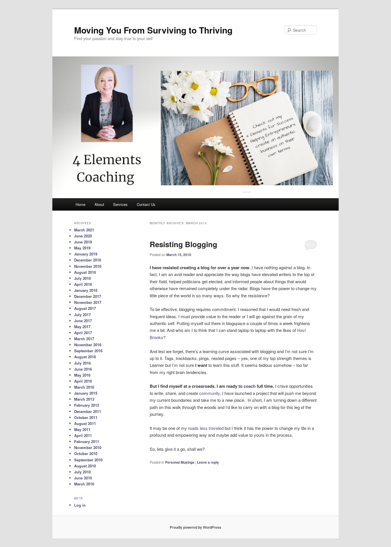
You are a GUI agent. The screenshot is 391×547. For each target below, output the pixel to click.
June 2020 (83, 236)
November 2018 (87, 266)
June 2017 (83, 320)
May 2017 (82, 326)
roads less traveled (206, 428)
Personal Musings (179, 462)
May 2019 (82, 248)
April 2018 (83, 284)
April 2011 (83, 435)
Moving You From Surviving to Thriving (153, 30)
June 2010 (83, 478)
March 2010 (84, 484)
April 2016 (83, 381)
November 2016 (87, 344)
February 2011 (86, 441)
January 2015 (85, 393)
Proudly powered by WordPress (195, 527)
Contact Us (146, 204)
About (99, 204)
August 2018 (85, 272)
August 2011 (85, 423)
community (209, 393)
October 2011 (85, 417)
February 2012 (86, 405)
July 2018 (82, 278)
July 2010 (82, 472)
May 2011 (82, 429)
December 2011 (87, 411)
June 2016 (83, 369)
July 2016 (82, 363)
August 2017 (85, 308)
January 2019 (85, 254)
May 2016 (82, 375)
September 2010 (88, 460)
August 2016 (85, 356)
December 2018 (87, 260)
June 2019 (83, 242)
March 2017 (84, 338)
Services (120, 204)
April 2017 (83, 332)
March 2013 (84, 399)
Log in (80, 505)
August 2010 (85, 466)
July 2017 (82, 314)
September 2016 (88, 350)
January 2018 (85, 290)
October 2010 (85, 453)
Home (80, 204)
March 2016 (84, 387)
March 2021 (84, 230)
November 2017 (87, 302)
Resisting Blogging (183, 244)
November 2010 (87, 447)
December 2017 (87, 296)
